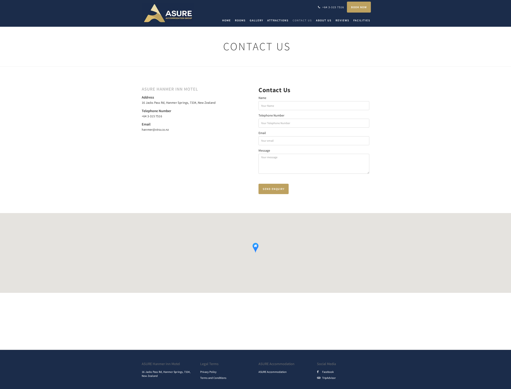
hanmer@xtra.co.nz (155, 129)
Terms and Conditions (213, 378)
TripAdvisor (329, 378)
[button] (255, 248)
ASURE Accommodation (272, 372)
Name (262, 98)
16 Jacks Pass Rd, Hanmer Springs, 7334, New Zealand (179, 103)
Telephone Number (271, 115)
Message (264, 150)
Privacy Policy (208, 372)
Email (262, 133)
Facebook (328, 372)
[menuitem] (227, 20)
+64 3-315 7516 (152, 116)
